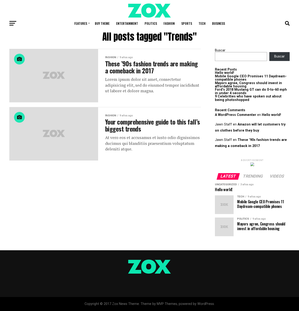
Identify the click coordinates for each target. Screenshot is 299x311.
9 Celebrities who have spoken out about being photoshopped (248, 98)
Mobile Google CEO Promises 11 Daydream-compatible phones (251, 78)
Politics (151, 23)
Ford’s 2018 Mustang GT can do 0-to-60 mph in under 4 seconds (251, 91)
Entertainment (127, 23)
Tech (202, 23)
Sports (186, 23)
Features (80, 23)
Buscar (220, 50)
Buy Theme (102, 23)
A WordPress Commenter (235, 115)
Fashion (169, 23)
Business (218, 23)
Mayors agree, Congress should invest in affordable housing (248, 84)
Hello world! (224, 73)
